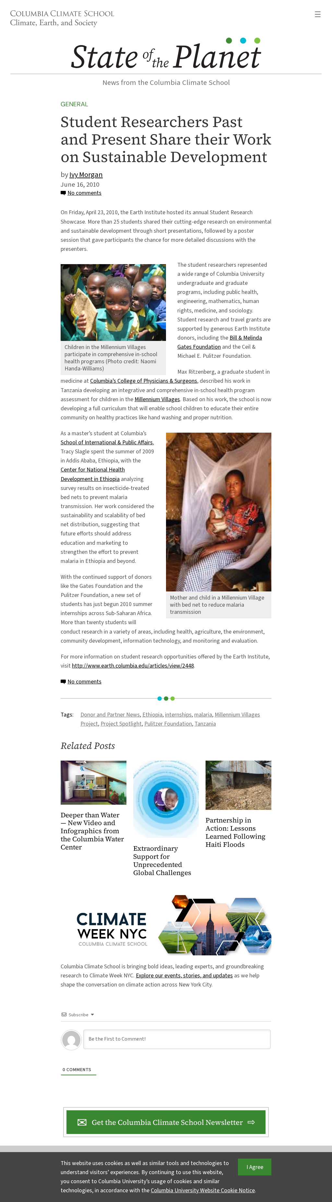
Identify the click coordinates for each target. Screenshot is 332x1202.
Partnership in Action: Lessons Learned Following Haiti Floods (236, 832)
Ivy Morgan (86, 174)
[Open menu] (318, 14)
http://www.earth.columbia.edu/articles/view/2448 (133, 666)
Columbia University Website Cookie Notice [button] (203, 1190)
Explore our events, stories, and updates (184, 976)
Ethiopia (152, 715)
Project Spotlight (121, 724)
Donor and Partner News (110, 715)
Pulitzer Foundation (168, 724)
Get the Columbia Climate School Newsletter (167, 1122)
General (74, 104)
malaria (203, 715)
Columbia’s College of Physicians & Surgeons (143, 381)
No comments (84, 193)
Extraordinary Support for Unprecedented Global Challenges (162, 861)
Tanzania (205, 724)
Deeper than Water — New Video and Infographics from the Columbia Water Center (92, 831)
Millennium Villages (157, 399)
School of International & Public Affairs (107, 442)
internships (178, 715)
